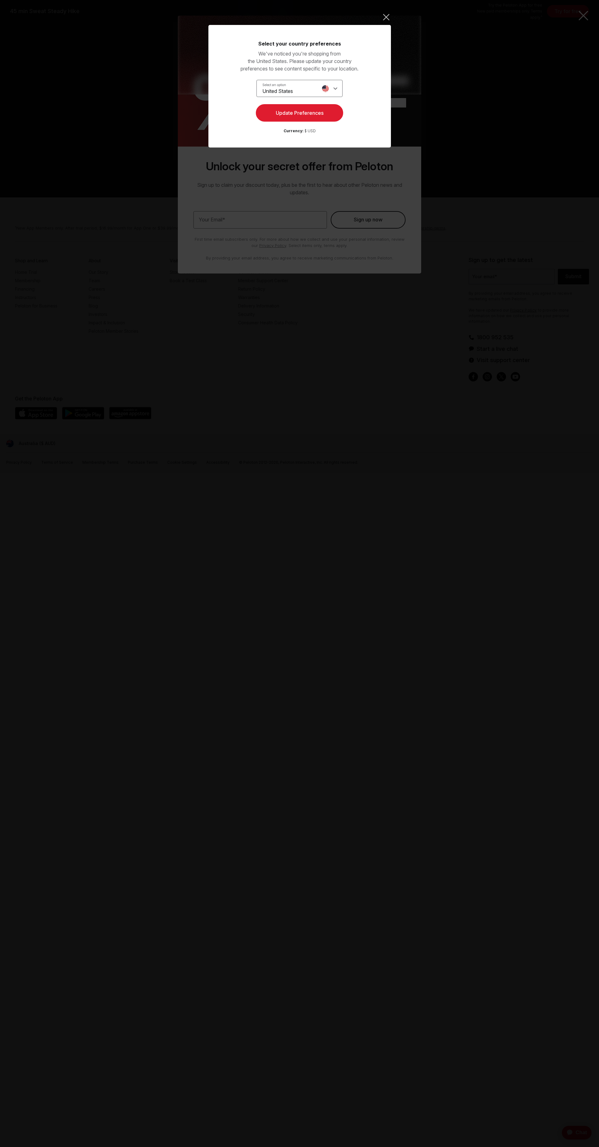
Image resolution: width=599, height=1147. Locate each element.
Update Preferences (300, 113)
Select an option (274, 85)
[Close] (299, 17)
